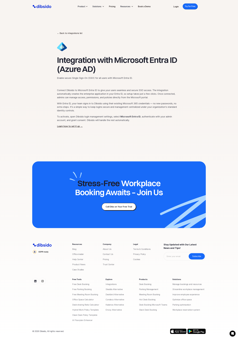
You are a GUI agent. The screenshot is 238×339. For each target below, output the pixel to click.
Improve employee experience (186, 294)
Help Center (77, 259)
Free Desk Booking (80, 284)
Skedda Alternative (114, 289)
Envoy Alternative (114, 310)
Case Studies (78, 269)
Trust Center (108, 264)
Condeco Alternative (115, 299)
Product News (78, 264)
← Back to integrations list (69, 33)
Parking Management (148, 289)
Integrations (111, 284)
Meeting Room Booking (149, 294)
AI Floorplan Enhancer (82, 320)
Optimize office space (182, 299)
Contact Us (108, 254)
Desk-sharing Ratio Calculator (85, 305)
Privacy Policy (139, 254)
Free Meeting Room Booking (85, 294)
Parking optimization (181, 305)
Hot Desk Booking (147, 299)
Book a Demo (144, 6)
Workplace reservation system (186, 310)
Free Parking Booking (81, 289)
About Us (107, 249)
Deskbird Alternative (115, 294)
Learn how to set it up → (70, 126)
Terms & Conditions (141, 249)
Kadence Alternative (115, 305)
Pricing (112, 6)
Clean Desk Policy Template (84, 315)
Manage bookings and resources (187, 284)
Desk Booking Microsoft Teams (153, 305)
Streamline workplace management (188, 289)
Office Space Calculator (83, 299)
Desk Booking (145, 284)
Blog (74, 249)
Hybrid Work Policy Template (85, 310)
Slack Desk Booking (148, 310)
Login (176, 6)
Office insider (78, 254)
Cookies (136, 259)
